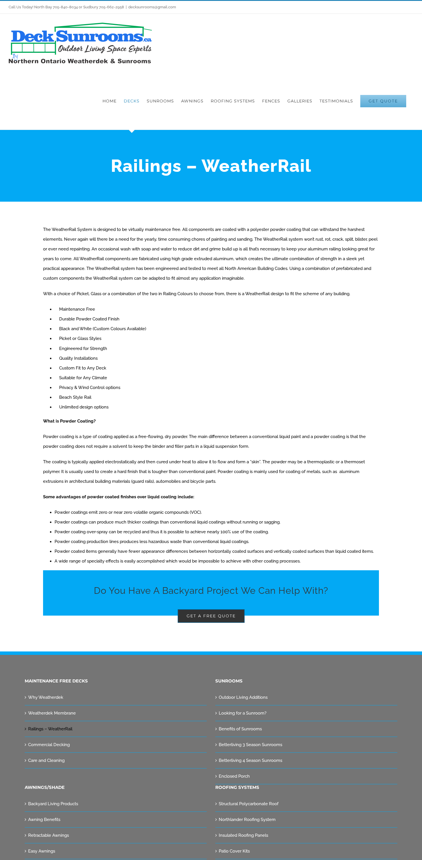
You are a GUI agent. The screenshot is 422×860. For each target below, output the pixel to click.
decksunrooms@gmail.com (152, 7)
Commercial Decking (49, 744)
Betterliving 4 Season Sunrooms (250, 760)
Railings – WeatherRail (50, 728)
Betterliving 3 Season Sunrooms (250, 744)
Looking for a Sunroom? (242, 713)
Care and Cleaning (46, 760)
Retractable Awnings (48, 835)
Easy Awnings (41, 851)
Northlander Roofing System (247, 819)
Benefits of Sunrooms (240, 728)
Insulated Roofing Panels (243, 835)
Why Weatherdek (45, 697)
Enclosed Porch (234, 776)
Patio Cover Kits (234, 851)
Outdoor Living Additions (243, 697)
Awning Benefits (44, 819)
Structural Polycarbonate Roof (248, 803)
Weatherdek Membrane (52, 713)
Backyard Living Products (53, 803)
